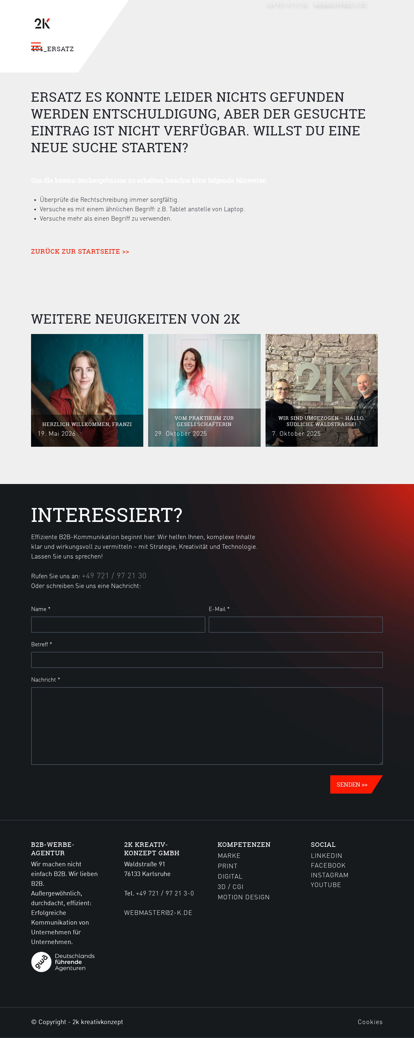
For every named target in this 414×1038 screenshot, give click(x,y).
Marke (229, 856)
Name (40, 609)
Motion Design (244, 897)
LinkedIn (327, 856)
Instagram (330, 875)
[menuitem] (287, 5)
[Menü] (39, 46)
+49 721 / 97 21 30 (114, 576)
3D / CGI (231, 887)
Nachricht (45, 680)
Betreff (41, 645)
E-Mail (219, 609)
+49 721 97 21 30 (287, 5)
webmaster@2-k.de (340, 5)
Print (228, 866)
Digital (230, 877)
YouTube (326, 885)
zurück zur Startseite (75, 251)
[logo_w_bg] (62, 23)
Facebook (328, 866)
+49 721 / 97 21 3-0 (165, 894)
